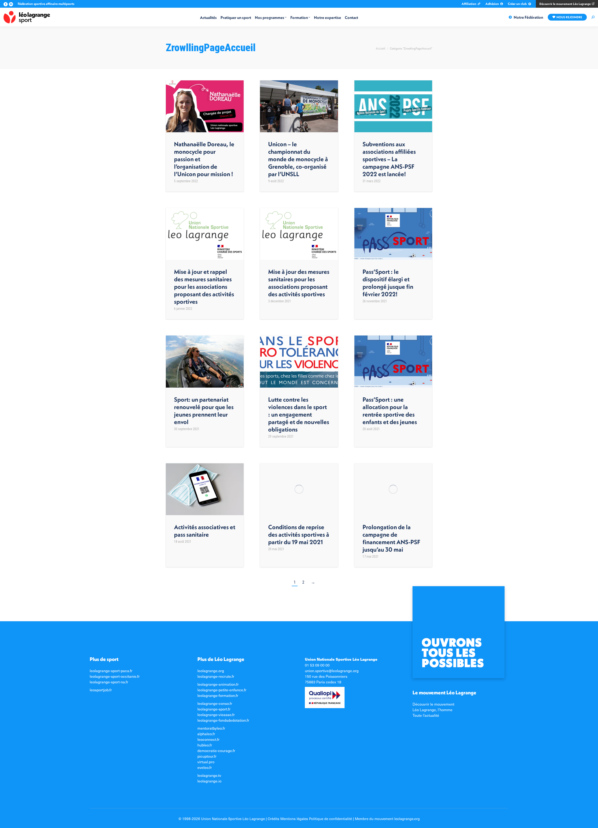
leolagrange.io (209, 781)
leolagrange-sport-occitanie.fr (115, 676)
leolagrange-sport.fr (214, 709)
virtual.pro (205, 761)
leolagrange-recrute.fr (215, 676)
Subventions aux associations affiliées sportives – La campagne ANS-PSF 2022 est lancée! (389, 159)
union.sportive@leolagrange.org (332, 670)
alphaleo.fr (206, 733)
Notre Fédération (528, 17)
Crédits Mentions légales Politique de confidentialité (310, 818)
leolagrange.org (210, 670)
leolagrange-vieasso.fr (216, 714)
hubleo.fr (204, 745)
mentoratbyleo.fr (211, 728)
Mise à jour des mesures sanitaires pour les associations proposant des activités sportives (298, 283)
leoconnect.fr (208, 739)
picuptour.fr (207, 756)
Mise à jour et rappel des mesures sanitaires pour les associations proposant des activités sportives (204, 286)
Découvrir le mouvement (433, 704)
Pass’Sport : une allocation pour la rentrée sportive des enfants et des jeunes (390, 411)
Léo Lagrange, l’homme (432, 709)
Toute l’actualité (426, 715)
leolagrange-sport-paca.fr (111, 670)
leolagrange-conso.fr (214, 703)
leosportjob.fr (101, 689)
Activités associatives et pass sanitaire (204, 530)
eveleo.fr (204, 767)
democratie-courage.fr (216, 750)
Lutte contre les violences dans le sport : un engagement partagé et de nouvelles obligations (298, 414)
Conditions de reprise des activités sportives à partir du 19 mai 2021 (298, 534)
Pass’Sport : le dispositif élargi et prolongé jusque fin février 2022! (388, 283)
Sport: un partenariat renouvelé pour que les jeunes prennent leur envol (204, 411)
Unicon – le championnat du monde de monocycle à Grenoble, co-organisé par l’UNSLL (298, 159)
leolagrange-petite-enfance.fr (221, 689)
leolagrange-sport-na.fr (109, 682)
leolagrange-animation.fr (218, 684)
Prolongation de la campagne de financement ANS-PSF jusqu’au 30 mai (391, 538)
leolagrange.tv (209, 775)
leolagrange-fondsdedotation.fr (223, 720)
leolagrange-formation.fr (217, 695)
